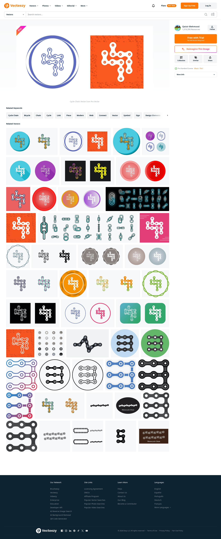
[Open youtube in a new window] (87, 531)
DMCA (87, 492)
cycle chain (13, 115)
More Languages (161, 507)
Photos (45, 6)
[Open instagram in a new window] (66, 531)
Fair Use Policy (177, 530)
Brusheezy (54, 489)
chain (38, 115)
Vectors (32, 6)
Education (54, 504)
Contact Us (122, 492)
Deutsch (158, 500)
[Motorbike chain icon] (99, 405)
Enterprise (54, 500)
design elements (153, 115)
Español (157, 492)
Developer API (56, 507)
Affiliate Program (91, 496)
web (91, 115)
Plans (163, 5)
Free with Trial (195, 38)
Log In (208, 5)
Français (158, 504)
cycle (49, 115)
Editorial (70, 6)
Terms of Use (152, 530)
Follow (212, 29)
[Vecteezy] (14, 5)
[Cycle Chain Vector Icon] (32, 141)
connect (102, 115)
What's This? (198, 68)
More (83, 6)
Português (158, 496)
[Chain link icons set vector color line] (88, 228)
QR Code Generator (58, 518)
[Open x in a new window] (83, 531)
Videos (58, 6)
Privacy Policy (164, 530)
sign (138, 115)
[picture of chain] (88, 343)
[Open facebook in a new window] (62, 531)
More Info (180, 74)
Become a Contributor (127, 504)
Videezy (53, 496)
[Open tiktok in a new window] (78, 531)
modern (80, 115)
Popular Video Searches (94, 507)
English (157, 489)
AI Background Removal (60, 515)
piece (68, 115)
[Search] (205, 14)
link (59, 115)
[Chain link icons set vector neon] (137, 199)
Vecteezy (54, 492)
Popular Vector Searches (94, 500)
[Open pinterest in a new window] (74, 531)
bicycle (27, 115)
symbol (127, 115)
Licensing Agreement (93, 489)
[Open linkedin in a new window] (70, 531)
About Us (122, 496)
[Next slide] (165, 115)
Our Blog (121, 500)
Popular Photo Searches (94, 504)
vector (115, 115)
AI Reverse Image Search (61, 511)
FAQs (120, 489)
